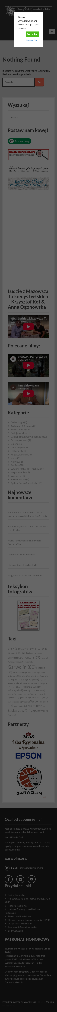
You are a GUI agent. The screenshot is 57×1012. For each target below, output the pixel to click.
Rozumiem (32, 34)
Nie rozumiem (31, 40)
